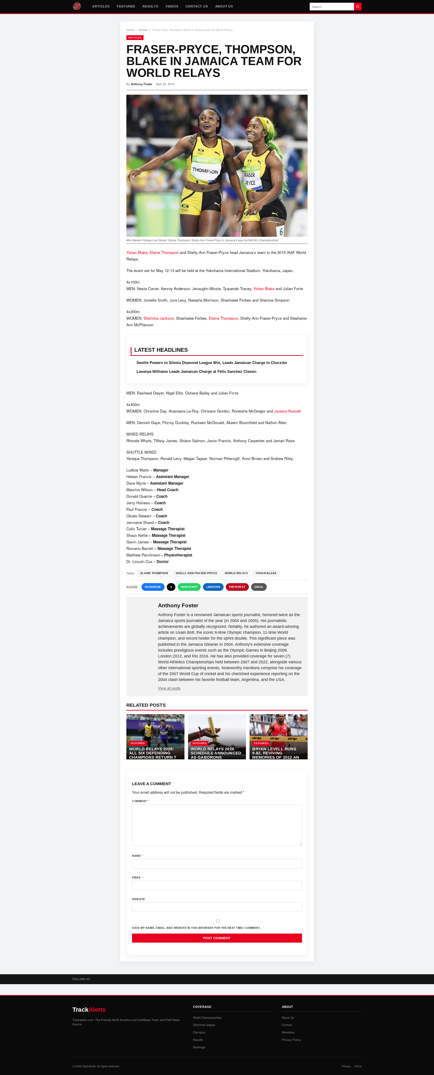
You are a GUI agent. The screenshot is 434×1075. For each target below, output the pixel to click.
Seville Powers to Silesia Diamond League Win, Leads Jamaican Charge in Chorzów (212, 363)
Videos (171, 6)
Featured (126, 6)
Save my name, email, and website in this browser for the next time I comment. (196, 928)
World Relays (236, 573)
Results (150, 6)
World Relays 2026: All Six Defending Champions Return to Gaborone (154, 755)
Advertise (288, 1032)
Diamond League (204, 1025)
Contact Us (197, 6)
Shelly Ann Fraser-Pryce (196, 573)
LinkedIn (213, 587)
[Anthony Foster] (142, 612)
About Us (224, 6)
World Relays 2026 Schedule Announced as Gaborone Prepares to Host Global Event (216, 757)
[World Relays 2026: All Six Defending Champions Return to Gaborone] (155, 736)
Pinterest (237, 587)
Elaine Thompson (164, 252)
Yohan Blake (136, 252)
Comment (140, 801)
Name (137, 856)
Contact (287, 1025)
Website (138, 899)
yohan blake (265, 573)
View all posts (169, 688)
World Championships (207, 1017)
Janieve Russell (287, 411)
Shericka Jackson (159, 318)
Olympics (199, 1032)
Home (130, 30)
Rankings (199, 1047)
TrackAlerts (89, 1066)
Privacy (346, 1066)
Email (259, 587)
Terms (358, 1066)
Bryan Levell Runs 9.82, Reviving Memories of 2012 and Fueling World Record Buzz (277, 757)
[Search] (358, 6)
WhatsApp (189, 587)
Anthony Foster (141, 84)
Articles (100, 6)
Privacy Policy (291, 1039)
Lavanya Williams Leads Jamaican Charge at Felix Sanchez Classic (197, 371)
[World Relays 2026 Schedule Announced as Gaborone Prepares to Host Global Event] (217, 736)
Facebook (153, 587)
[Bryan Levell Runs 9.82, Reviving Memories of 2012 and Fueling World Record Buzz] (279, 736)
